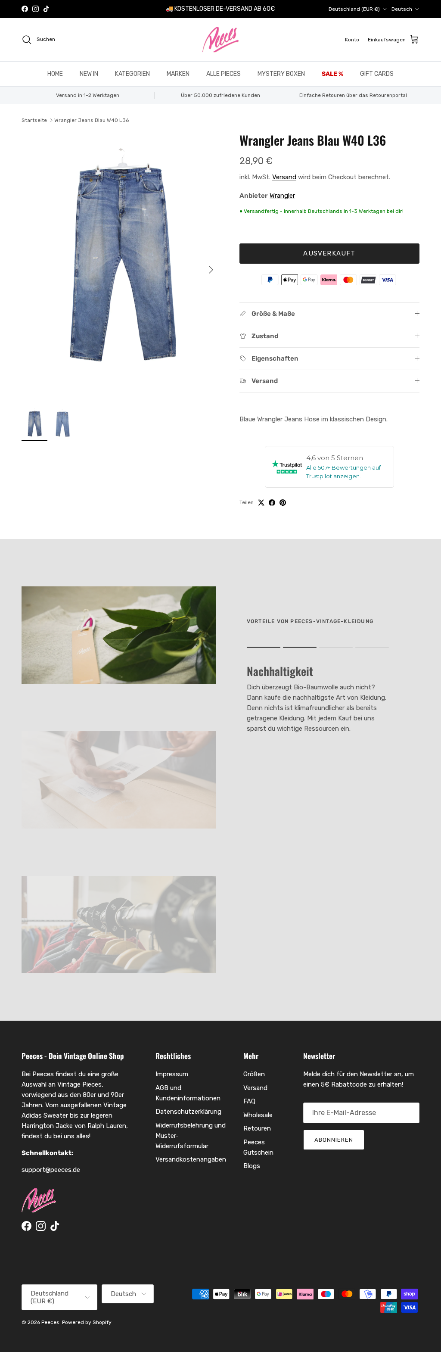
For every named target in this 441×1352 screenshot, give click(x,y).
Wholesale (258, 1115)
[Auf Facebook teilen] (272, 502)
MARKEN (178, 74)
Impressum (171, 1074)
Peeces (50, 1322)
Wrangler (282, 195)
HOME (55, 74)
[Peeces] (220, 40)
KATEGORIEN (132, 74)
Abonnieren (333, 1140)
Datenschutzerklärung (188, 1111)
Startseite (34, 120)
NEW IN (89, 74)
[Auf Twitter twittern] (261, 502)
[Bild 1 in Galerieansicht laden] (121, 265)
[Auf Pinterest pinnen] (283, 502)
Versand (284, 177)
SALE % (332, 74)
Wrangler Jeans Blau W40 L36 (91, 120)
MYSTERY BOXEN (281, 74)
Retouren (257, 1128)
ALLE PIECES (223, 74)
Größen (254, 1074)
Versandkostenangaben (190, 1159)
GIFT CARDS (377, 74)
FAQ (249, 1101)
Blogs (251, 1166)
